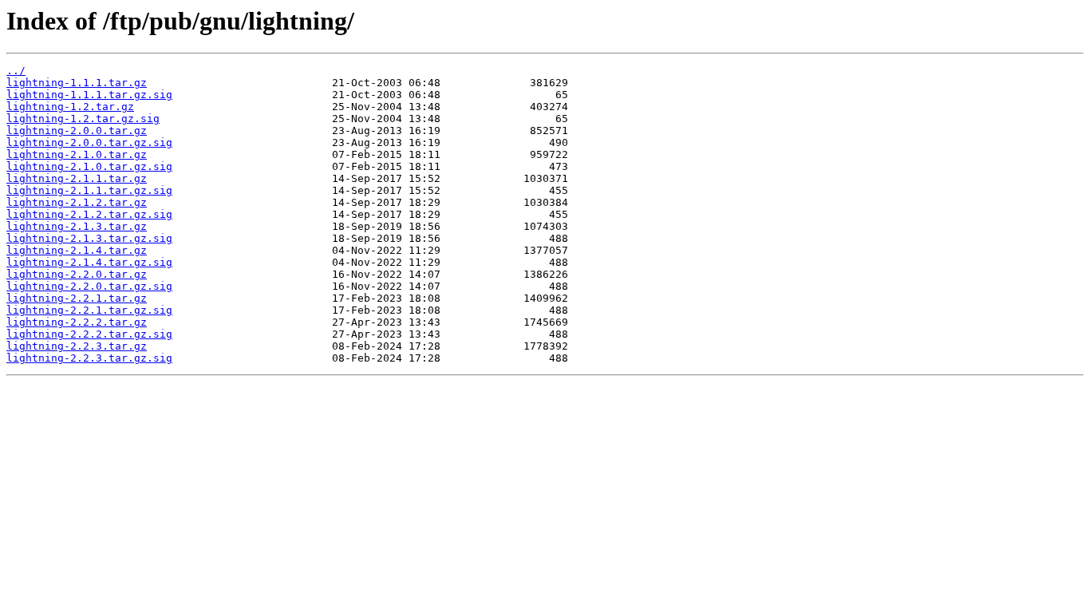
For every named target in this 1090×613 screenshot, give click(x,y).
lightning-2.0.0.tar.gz (76, 130)
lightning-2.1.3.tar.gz (76, 226)
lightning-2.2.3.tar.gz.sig (89, 358)
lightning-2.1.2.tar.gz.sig (89, 214)
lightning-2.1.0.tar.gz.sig (89, 166)
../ (16, 71)
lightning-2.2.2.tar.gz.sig (89, 334)
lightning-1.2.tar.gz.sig (83, 119)
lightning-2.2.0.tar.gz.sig (89, 286)
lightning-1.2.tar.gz (70, 107)
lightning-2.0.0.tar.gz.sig (89, 142)
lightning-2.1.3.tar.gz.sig (89, 238)
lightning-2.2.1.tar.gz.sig (89, 310)
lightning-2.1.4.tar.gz (76, 250)
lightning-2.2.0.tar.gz (76, 274)
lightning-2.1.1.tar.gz (76, 178)
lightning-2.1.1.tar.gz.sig (89, 190)
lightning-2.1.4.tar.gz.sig (89, 262)
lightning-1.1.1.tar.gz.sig (89, 95)
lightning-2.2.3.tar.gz (76, 346)
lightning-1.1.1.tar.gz (76, 83)
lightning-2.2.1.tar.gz (76, 298)
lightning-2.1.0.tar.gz (76, 154)
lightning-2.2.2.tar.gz (76, 322)
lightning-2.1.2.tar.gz (76, 202)
